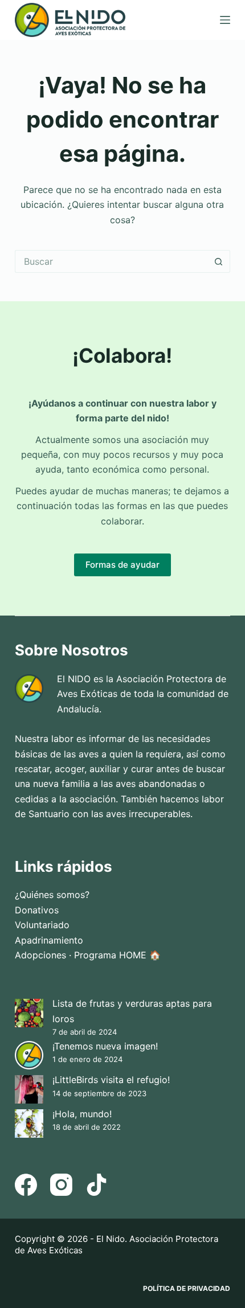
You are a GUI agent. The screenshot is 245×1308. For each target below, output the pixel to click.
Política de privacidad (186, 1288)
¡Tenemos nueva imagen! (105, 1046)
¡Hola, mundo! (82, 1114)
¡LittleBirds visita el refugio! (111, 1079)
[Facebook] (26, 1185)
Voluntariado (42, 924)
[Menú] (225, 20)
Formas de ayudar (122, 564)
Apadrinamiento (49, 940)
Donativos (37, 910)
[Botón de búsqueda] (218, 261)
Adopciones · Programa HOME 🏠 (88, 955)
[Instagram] (61, 1185)
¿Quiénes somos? (52, 894)
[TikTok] (96, 1185)
